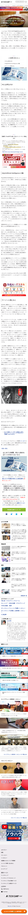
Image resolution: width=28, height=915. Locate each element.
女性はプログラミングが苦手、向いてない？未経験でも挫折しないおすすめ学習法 (18, 586)
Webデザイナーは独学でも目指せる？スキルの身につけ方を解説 (18, 591)
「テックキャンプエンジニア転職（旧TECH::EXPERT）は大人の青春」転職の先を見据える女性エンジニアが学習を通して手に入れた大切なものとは (18, 531)
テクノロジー (4, 855)
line (21, 514)
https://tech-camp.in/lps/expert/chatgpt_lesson (12, 151)
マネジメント (4, 866)
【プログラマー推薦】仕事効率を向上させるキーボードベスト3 (18, 547)
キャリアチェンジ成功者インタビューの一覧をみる (15, 754)
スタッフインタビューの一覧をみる (19, 817)
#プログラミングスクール (13, 600)
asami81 (9, 620)
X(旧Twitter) (6, 889)
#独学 (10, 605)
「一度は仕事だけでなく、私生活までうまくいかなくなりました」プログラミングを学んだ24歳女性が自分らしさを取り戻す (18, 537)
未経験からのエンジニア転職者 (8, 860)
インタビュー (4, 857)
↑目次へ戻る (4, 448)
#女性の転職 (12, 603)
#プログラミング (20, 603)
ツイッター (23, 441)
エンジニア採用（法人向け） (7, 863)
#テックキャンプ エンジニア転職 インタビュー (13, 608)
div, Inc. (10, 906)
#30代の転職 (4, 605)
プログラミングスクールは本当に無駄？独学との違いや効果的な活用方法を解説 (18, 569)
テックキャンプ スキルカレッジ (8, 878)
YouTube (5, 891)
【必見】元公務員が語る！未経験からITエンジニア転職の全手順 (18, 579)
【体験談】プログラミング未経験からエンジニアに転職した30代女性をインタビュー (18, 574)
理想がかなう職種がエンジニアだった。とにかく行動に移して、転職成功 (18, 525)
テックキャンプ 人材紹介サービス (9, 883)
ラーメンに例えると (10, 65)
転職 (2, 852)
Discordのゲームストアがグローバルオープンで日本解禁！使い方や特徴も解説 (18, 559)
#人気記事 (3, 614)
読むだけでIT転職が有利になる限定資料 (12, 478)
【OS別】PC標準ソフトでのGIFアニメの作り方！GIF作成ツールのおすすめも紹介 (18, 553)
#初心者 (3, 600)
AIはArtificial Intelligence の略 (12, 63)
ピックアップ (4, 868)
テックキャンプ (4, 875)
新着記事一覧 (24, 595)
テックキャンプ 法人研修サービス (9, 880)
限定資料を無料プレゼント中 (14, 509)
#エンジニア (4, 603)
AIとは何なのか (8, 61)
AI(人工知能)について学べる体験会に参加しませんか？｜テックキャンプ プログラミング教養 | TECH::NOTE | (14, 433)
